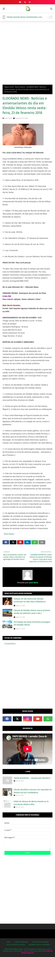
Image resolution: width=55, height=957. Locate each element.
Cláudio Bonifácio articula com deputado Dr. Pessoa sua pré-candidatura (33, 791)
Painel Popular (20, 87)
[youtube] (37, 718)
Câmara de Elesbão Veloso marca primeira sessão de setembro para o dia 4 (32, 611)
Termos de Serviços (21, 942)
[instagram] (29, 2)
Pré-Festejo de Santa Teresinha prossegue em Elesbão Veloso (32, 623)
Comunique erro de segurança (39, 945)
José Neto (8, 118)
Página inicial (9, 87)
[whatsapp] (47, 718)
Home (8, 942)
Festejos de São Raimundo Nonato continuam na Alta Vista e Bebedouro (30, 600)
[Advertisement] (27, 52)
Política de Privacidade (40, 942)
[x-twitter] (24, 2)
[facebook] (20, 2)
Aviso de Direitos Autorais (15, 945)
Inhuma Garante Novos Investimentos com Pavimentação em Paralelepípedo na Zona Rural (26, 17)
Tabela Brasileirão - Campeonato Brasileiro (32, 778)
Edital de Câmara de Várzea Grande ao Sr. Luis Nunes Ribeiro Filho (31, 803)
